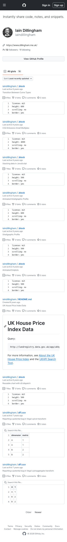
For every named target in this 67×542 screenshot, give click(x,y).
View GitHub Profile (33, 58)
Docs (57, 526)
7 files (8, 169)
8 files (8, 133)
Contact (7, 529)
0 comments (30, 98)
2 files (8, 311)
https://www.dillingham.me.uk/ (21, 45)
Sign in (46, 5)
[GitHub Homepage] (24, 534)
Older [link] (28, 512)
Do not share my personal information (47, 529)
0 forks (17, 98)
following (25, 49)
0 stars (43, 98)
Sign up (58, 5)
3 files (8, 424)
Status (37, 526)
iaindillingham (9, 86)
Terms (10, 526)
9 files (8, 98)
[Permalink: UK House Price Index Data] (5, 326)
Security (28, 526)
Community (48, 526)
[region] (33, 108)
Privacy (18, 526)
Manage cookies (21, 529)
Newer (38, 512)
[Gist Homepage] (24, 5)
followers (12, 49)
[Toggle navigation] (4, 5)
